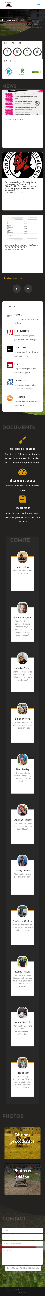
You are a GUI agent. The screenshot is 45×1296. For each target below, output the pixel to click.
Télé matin (19, 396)
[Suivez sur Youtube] (28, 288)
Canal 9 (18, 314)
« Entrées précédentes (12, 278)
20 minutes (20, 380)
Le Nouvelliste (21, 331)
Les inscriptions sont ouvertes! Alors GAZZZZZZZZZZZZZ (21, 246)
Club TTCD (10, 119)
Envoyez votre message (23, 1268)
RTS (16, 363)
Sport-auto (20, 347)
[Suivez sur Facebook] (17, 288)
